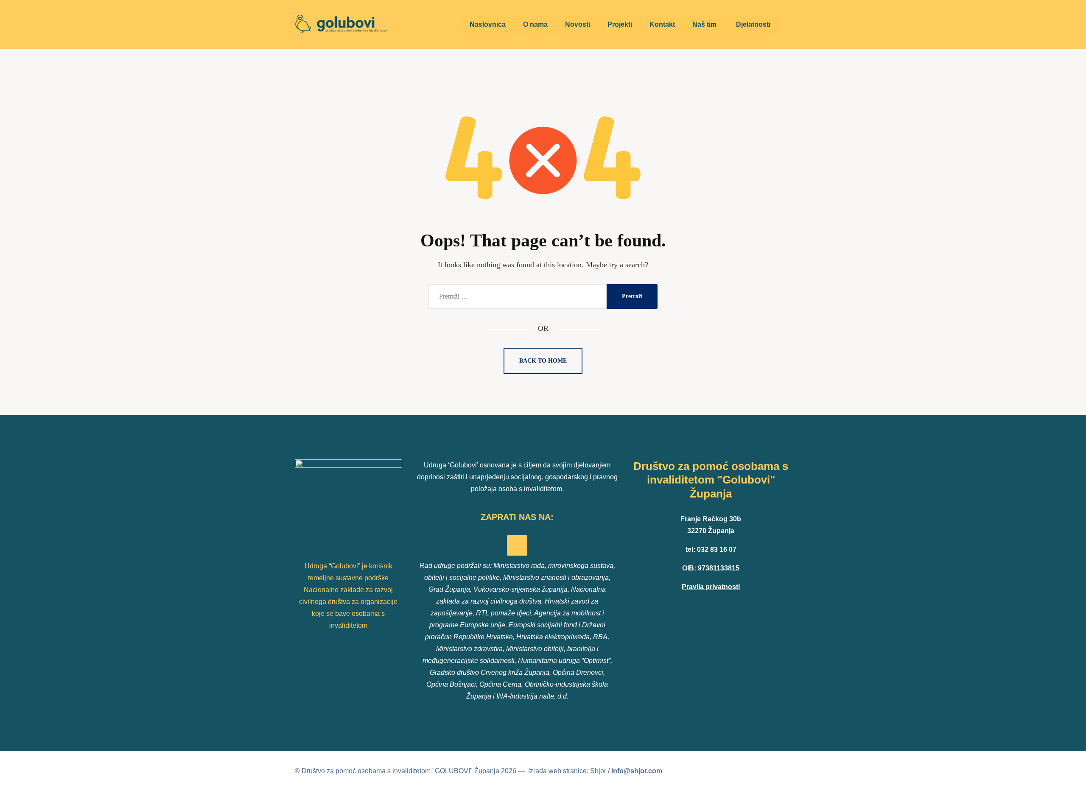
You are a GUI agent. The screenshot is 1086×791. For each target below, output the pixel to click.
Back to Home (543, 361)
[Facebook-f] (517, 545)
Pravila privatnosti (711, 586)
